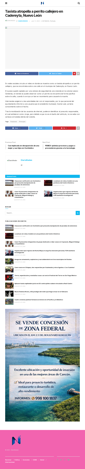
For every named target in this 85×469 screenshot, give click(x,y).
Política (17, 460)
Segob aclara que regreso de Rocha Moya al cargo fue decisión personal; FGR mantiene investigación (66, 193)
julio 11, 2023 (36, 21)
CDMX (35, 460)
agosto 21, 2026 (20, 187)
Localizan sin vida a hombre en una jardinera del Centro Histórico (37, 234)
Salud (42, 460)
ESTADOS (45, 21)
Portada (52, 21)
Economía (26, 460)
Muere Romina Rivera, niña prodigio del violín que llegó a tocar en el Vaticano (41, 291)
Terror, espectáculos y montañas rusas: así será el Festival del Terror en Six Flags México (45, 275)
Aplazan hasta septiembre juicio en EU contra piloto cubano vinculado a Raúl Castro (43, 283)
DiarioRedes (23, 21)
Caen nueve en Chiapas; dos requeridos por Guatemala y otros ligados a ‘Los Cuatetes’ (45, 267)
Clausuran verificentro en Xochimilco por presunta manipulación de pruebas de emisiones (27, 183)
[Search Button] (78, 213)
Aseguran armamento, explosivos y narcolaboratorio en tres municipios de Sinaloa (43, 259)
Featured (13, 121)
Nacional (8, 460)
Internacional (10, 462)
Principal (22, 121)
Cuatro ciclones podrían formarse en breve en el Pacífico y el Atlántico (39, 299)
